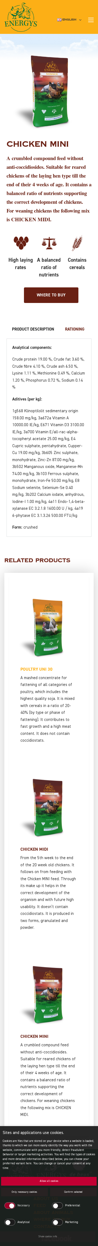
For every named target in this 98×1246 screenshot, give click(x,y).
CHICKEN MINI (34, 1036)
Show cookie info (47, 1236)
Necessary (23, 1205)
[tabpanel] (49, 437)
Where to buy (51, 295)
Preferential (72, 1205)
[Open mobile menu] (91, 20)
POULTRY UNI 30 (36, 669)
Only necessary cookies (24, 1192)
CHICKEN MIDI (34, 849)
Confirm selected (73, 1192)
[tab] (33, 329)
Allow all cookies (49, 1181)
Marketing (71, 1222)
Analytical (23, 1222)
